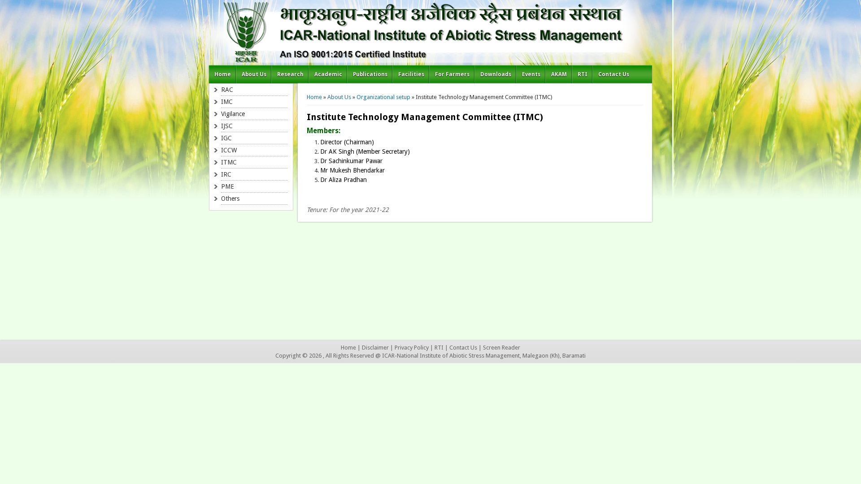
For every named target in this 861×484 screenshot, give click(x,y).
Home (222, 74)
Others (230, 198)
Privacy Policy (412, 347)
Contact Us (613, 74)
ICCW (229, 150)
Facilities (411, 74)
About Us (254, 74)
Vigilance (233, 113)
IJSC (227, 126)
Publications (370, 74)
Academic (328, 74)
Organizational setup (383, 97)
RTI (582, 74)
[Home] (430, 60)
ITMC (229, 162)
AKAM (559, 74)
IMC (227, 101)
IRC (226, 174)
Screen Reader (501, 347)
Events (531, 74)
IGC (226, 138)
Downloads (495, 74)
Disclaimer (375, 347)
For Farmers (452, 74)
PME (227, 186)
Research (290, 74)
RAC (227, 89)
